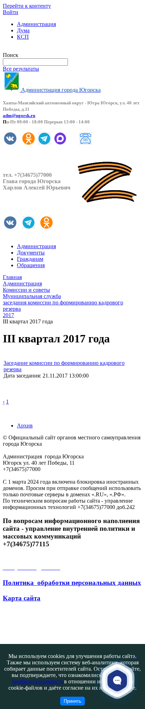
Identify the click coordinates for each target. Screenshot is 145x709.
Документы (31, 253)
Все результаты (21, 69)
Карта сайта (21, 598)
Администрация (36, 24)
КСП (23, 37)
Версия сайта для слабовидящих (41, 49)
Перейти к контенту (27, 6)
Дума (23, 30)
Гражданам (30, 259)
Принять (72, 701)
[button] (117, 680)
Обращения (31, 265)
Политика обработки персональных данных (72, 582)
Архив (25, 425)
